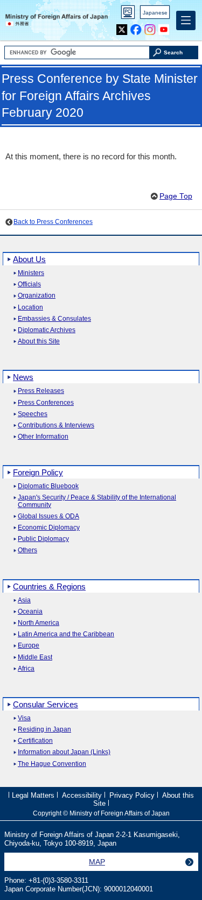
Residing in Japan (44, 729)
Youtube (164, 27)
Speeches (32, 414)
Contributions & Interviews (56, 425)
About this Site (39, 341)
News (23, 377)
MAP (97, 861)
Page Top (175, 196)
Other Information (43, 436)
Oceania (30, 611)
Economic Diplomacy (49, 527)
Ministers (31, 273)
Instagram (150, 27)
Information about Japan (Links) (64, 752)
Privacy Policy (132, 795)
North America (38, 623)
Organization (36, 295)
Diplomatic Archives (46, 330)
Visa (24, 718)
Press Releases (41, 391)
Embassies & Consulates (54, 318)
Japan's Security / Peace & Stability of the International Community (97, 501)
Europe (28, 645)
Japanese (155, 13)
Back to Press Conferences (53, 222)
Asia (24, 600)
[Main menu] (186, 20)
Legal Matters (33, 795)
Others (27, 550)
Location (30, 307)
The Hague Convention (52, 764)
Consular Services (45, 704)
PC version (128, 14)
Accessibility (82, 795)
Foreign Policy (38, 472)
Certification (35, 740)
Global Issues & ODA (48, 516)
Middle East (35, 657)
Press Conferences (46, 402)
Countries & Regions (49, 586)
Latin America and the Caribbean (66, 634)
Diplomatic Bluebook (48, 486)
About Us (29, 259)
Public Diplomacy (43, 539)
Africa (26, 668)
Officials (29, 284)
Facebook (136, 27)
